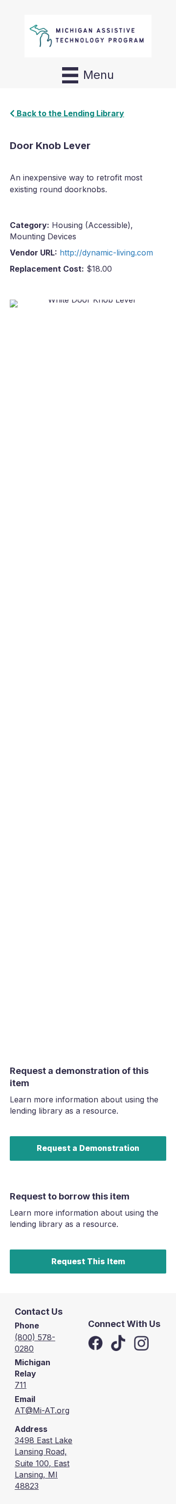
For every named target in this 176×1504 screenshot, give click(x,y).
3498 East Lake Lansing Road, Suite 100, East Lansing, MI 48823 (43, 1463)
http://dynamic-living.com (106, 252)
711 (20, 1385)
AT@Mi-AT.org (42, 1410)
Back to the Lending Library (69, 113)
